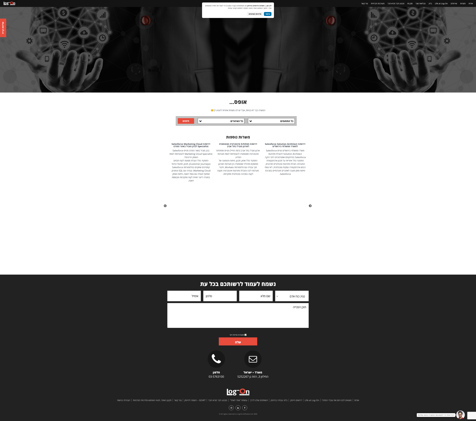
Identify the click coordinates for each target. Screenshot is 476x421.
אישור (268, 14)
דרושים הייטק (296, 400)
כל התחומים (286, 121)
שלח (238, 342)
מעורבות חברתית (378, 3)
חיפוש (186, 121)
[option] (284, 159)
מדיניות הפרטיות (255, 14)
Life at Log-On (441, 3)
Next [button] (165, 205)
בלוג (430, 3)
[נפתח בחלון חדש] (244, 407)
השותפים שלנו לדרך (259, 400)
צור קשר (364, 3)
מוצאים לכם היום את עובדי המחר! (337, 400)
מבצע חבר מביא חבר (395, 3)
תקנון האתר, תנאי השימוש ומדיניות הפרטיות (152, 400)
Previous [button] (310, 205)
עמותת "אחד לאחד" (238, 400)
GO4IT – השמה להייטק (195, 400)
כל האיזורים (236, 121)
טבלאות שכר (421, 3)
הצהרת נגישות (123, 400)
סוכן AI (410, 3)
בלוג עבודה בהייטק (279, 400)
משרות (463, 3)
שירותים (454, 3)
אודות (471, 3)
